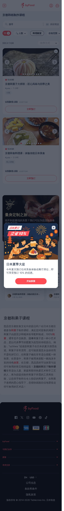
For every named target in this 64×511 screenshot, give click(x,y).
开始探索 (31, 281)
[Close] (53, 228)
